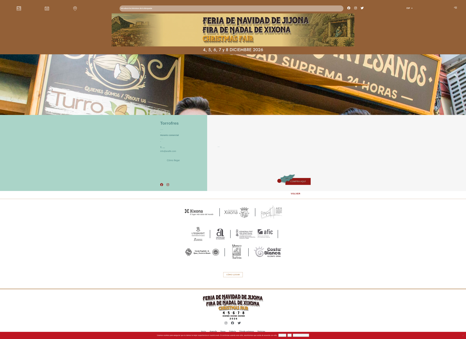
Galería (232, 331)
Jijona (223, 331)
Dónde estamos (246, 331)
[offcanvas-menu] (455, 7)
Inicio (203, 331)
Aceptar (282, 335)
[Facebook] (349, 8)
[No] (463, 335)
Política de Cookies (301, 335)
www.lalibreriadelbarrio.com (233, 327)
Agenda (213, 331)
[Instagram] (356, 8)
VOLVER (295, 193)
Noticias (261, 331)
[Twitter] (362, 8)
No (289, 335)
